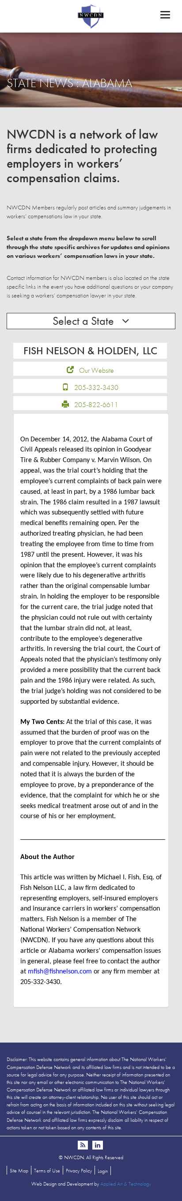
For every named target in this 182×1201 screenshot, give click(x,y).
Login (103, 1171)
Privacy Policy (79, 1170)
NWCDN (91, 15)
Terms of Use (47, 1170)
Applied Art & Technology (125, 1183)
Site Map (19, 1170)
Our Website (96, 370)
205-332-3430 (96, 387)
